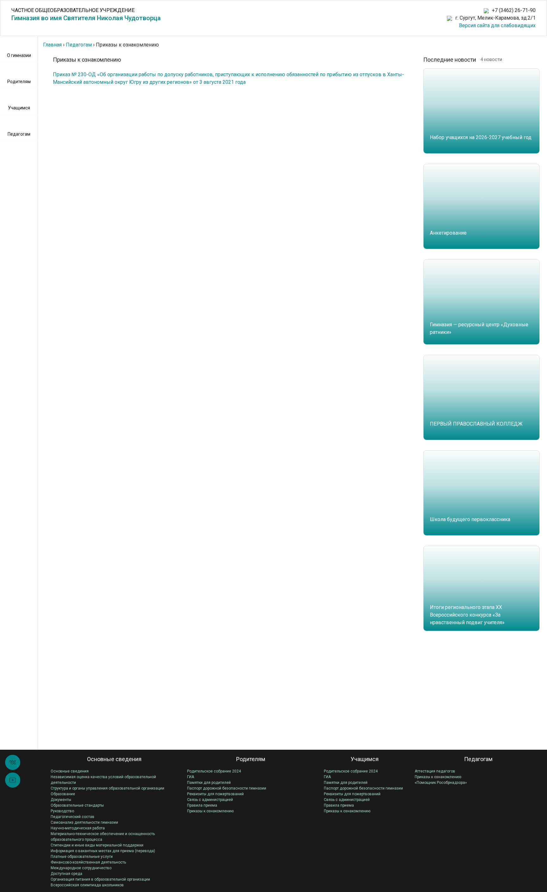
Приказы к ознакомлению (210, 811)
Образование (63, 794)
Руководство (62, 811)
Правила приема (202, 805)
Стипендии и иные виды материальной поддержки (97, 845)
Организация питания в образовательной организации (100, 879)
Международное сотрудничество (81, 868)
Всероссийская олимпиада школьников (87, 885)
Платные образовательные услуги (82, 856)
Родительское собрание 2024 (214, 771)
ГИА (190, 777)
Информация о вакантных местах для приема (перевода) (103, 851)
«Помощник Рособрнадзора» (441, 782)
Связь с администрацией (210, 799)
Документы (61, 799)
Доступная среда (66, 873)
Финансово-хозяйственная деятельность (88, 862)
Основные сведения (70, 771)
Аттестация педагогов (435, 771)
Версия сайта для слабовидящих (497, 25)
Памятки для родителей (209, 782)
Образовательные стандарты (77, 805)
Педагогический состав (72, 817)
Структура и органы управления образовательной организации (107, 788)
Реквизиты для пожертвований (215, 794)
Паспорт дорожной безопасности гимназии (226, 788)
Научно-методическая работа (78, 828)
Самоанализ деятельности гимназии (84, 822)
